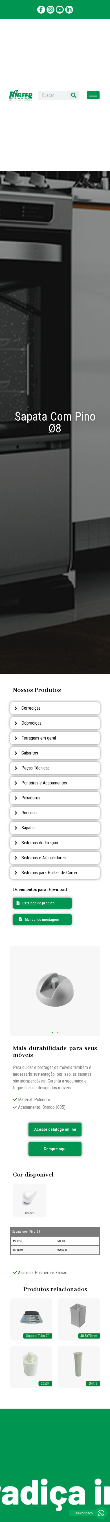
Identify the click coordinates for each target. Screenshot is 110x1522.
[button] (39, 919)
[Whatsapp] (101, 1513)
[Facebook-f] (41, 10)
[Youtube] (60, 10)
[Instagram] (50, 10)
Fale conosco (83, 1513)
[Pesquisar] (73, 95)
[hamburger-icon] (93, 95)
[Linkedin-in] (69, 10)
